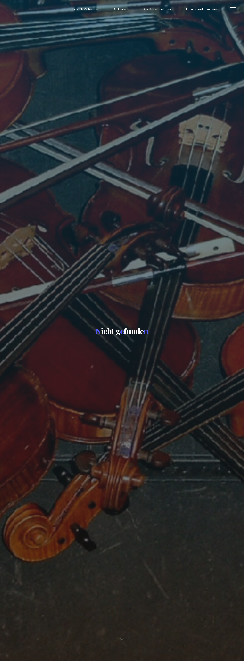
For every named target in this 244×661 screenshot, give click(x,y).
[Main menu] (233, 9)
